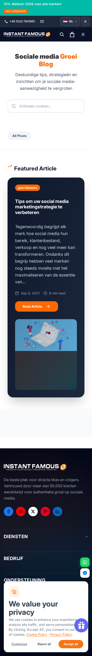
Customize (19, 644)
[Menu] (83, 34)
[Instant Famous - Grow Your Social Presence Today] (27, 34)
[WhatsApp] (85, 562)
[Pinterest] (45, 511)
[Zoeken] (62, 34)
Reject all (44, 644)
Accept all (71, 644)
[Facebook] (8, 511)
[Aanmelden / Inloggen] (85, 21)
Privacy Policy (60, 634)
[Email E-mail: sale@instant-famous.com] (42, 21)
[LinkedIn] (57, 511)
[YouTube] (20, 511)
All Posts (19, 136)
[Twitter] (33, 511)
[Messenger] (85, 573)
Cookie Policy (36, 634)
